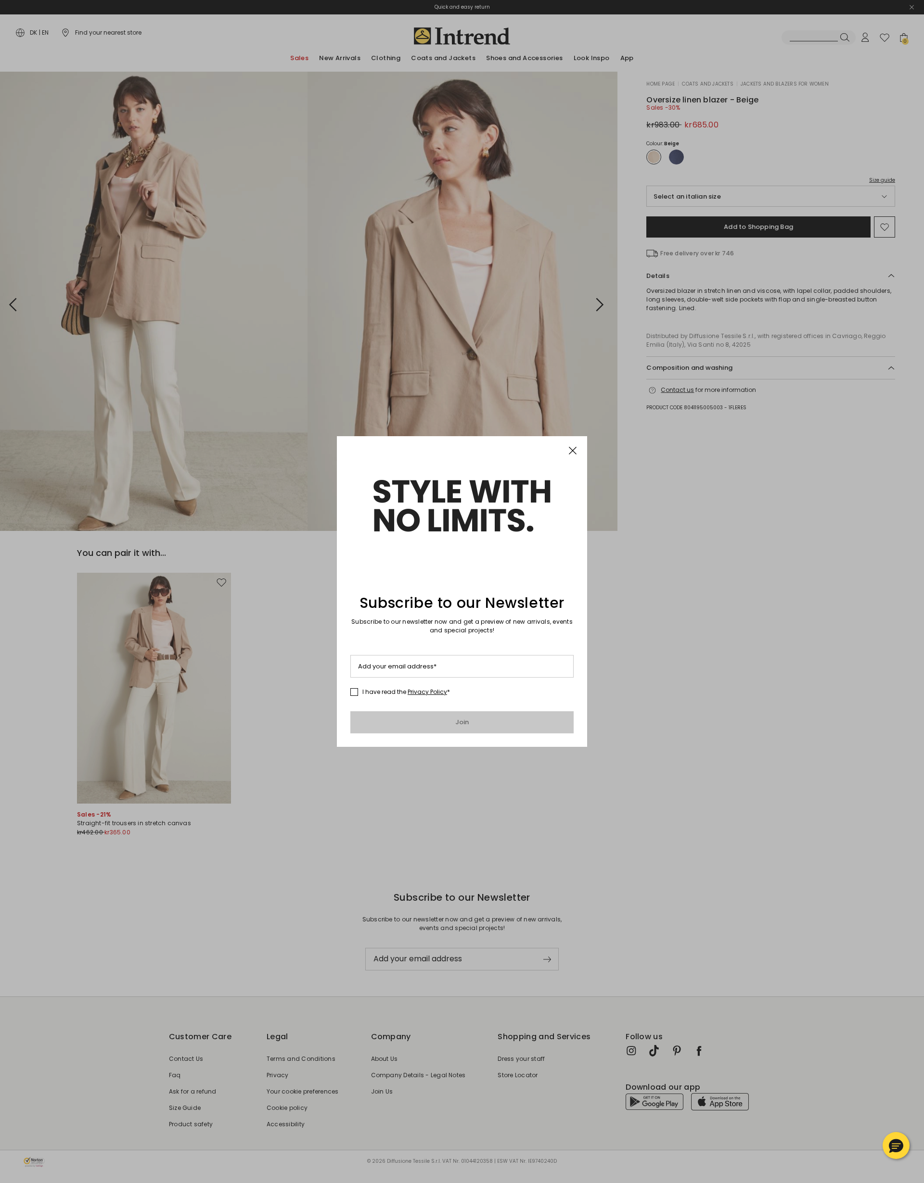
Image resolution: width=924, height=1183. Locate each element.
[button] (896, 1145)
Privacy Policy (427, 692)
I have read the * (406, 692)
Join (462, 722)
